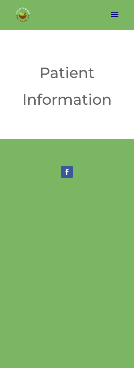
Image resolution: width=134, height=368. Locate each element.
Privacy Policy (67, 267)
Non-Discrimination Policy (67, 276)
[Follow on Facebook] (67, 172)
